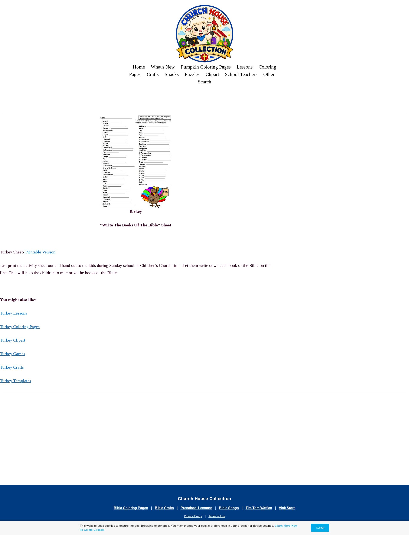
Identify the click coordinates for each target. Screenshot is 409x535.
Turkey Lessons (13, 313)
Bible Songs (229, 508)
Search (204, 81)
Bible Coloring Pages (131, 508)
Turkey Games (12, 353)
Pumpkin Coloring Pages (206, 67)
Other (269, 74)
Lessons (245, 67)
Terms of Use (217, 516)
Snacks (172, 74)
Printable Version (40, 252)
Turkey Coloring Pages (20, 326)
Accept (320, 527)
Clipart (212, 74)
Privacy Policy (193, 516)
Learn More (283, 525)
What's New (163, 67)
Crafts (153, 74)
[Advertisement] (204, 100)
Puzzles (192, 74)
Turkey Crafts (12, 367)
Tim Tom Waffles (259, 508)
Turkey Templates (15, 380)
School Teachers (241, 74)
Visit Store (287, 508)
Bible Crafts (164, 508)
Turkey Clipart (12, 340)
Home (139, 67)
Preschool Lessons (196, 508)
